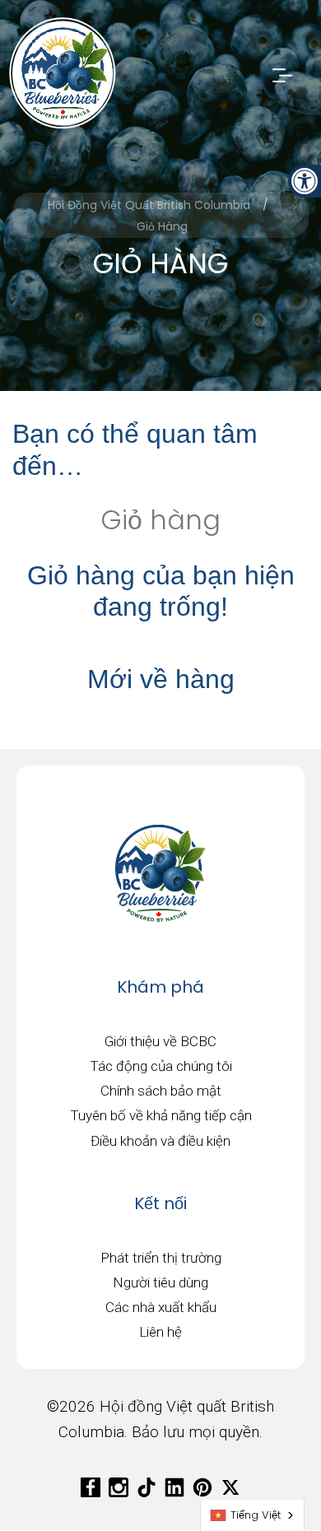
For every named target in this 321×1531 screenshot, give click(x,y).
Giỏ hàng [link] (160, 520)
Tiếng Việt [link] (255, 1515)
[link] (304, 181)
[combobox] (252, 1515)
